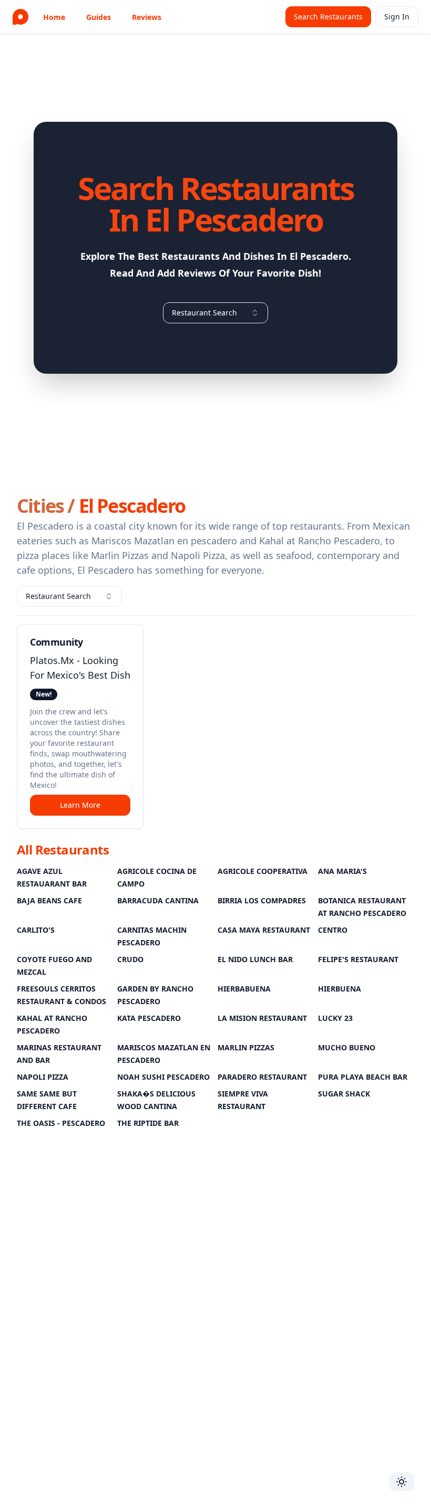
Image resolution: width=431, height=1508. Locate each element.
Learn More (80, 805)
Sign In (396, 17)
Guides (98, 17)
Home (54, 17)
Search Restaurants (328, 17)
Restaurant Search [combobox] (204, 313)
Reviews (146, 17)
